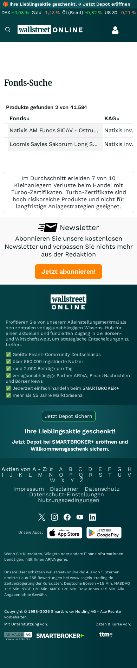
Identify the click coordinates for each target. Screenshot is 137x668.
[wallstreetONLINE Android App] (104, 537)
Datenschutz (102, 488)
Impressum (28, 488)
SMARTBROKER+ (101, 388)
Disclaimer (64, 488)
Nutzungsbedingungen (68, 500)
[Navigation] (7, 30)
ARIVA (50, 559)
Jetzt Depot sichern (68, 416)
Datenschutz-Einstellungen (66, 494)
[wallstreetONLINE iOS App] (64, 537)
